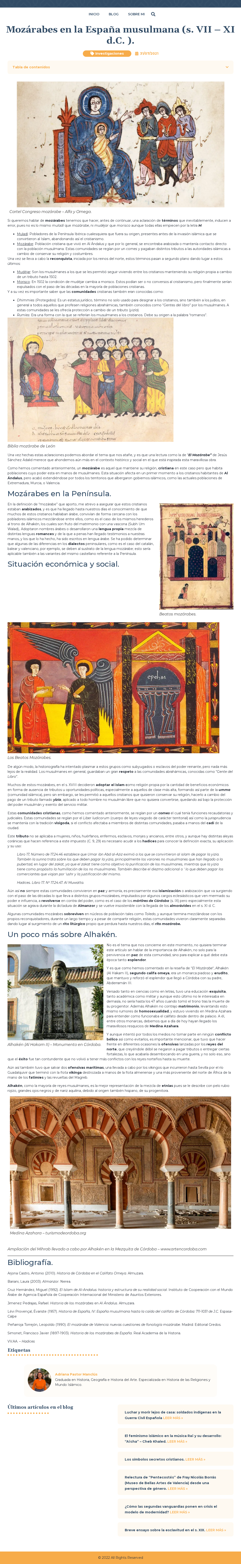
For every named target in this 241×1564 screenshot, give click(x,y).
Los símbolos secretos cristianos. (155, 1459)
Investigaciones (109, 53)
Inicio (94, 14)
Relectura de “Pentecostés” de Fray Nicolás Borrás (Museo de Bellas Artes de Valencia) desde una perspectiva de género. (170, 1483)
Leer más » (173, 1418)
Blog (114, 14)
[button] (153, 14)
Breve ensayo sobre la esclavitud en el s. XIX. (165, 1530)
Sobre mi (136, 14)
